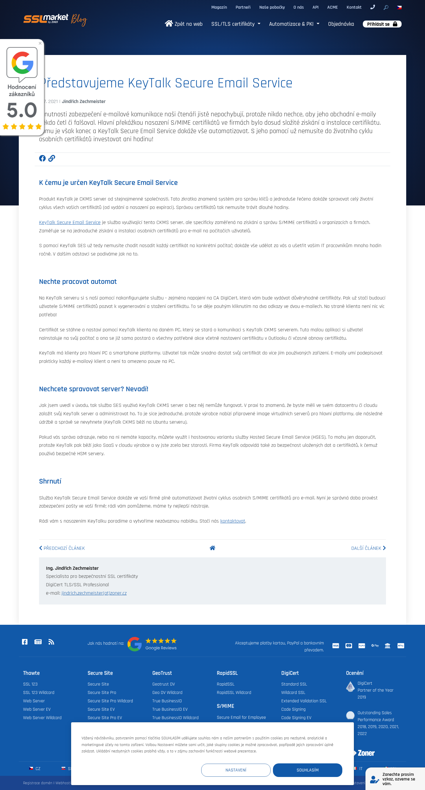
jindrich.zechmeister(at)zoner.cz (94, 593)
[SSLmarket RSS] (51, 642)
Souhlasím (308, 770)
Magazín (219, 7)
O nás (298, 7)
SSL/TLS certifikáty (233, 24)
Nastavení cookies (363, 783)
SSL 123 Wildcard (38, 692)
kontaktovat (232, 521)
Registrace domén (37, 783)
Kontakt (354, 7)
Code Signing (293, 709)
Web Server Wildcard (42, 717)
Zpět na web (188, 24)
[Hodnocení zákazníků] (152, 644)
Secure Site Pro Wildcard (110, 701)
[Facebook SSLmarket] (24, 642)
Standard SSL (294, 684)
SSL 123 (30, 684)
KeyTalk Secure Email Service (70, 222)
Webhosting (65, 783)
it (360, 768)
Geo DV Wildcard (167, 692)
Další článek (367, 548)
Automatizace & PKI (292, 24)
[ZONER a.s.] (358, 749)
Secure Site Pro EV (105, 717)
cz (37, 768)
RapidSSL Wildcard (234, 692)
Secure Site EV (101, 709)
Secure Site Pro (102, 692)
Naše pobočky (272, 7)
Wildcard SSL (293, 692)
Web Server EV (37, 709)
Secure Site (98, 684)
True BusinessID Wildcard (175, 717)
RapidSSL (225, 684)
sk (70, 768)
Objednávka (341, 24)
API (316, 7)
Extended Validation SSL (304, 701)
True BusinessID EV (170, 709)
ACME (332, 7)
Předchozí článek (63, 548)
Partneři (243, 7)
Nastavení (236, 770)
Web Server (34, 701)
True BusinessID (167, 701)
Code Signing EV (296, 717)
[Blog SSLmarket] (38, 642)
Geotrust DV (163, 684)
